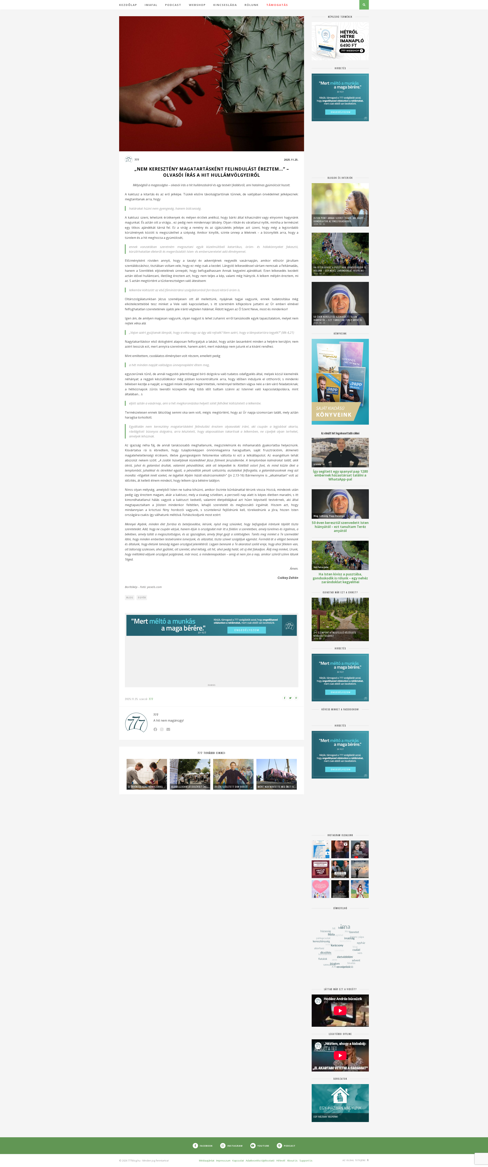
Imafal (151, 5)
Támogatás (277, 5)
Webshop (197, 5)
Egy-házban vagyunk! (326, 1116)
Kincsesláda (225, 5)
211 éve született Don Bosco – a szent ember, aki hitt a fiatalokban (233, 786)
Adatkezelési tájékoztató (260, 1160)
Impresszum (223, 1160)
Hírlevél (280, 1160)
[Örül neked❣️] (360, 869)
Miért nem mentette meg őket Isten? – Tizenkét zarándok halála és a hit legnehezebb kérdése (276, 786)
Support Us (305, 1160)
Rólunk (252, 5)
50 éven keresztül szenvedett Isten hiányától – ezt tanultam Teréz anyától (338, 318)
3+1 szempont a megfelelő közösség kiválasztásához (335, 634)
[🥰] (320, 889)
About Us (292, 1160)
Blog (129, 597)
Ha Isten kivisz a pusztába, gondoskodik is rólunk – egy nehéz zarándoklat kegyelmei (340, 269)
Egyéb (142, 597)
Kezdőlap (128, 5)
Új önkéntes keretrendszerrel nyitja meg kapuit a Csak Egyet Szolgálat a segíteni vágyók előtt (147, 786)
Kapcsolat (238, 1160)
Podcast (173, 5)
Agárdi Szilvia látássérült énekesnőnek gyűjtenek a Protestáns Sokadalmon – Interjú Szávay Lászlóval (190, 786)
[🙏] (360, 889)
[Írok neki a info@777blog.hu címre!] (168, 729)
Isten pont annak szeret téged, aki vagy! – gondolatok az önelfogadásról (339, 219)
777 (136, 159)
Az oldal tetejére (354, 1160)
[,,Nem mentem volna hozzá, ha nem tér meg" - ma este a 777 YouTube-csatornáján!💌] (360, 849)
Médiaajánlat (206, 1160)
